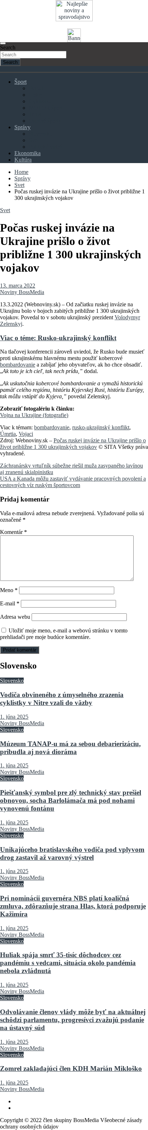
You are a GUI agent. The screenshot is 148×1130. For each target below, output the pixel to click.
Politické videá (45, 147)
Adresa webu (15, 617)
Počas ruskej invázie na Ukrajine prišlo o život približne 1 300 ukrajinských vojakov (73, 443)
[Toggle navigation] (3, 43)
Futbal (36, 88)
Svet (34, 140)
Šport (20, 82)
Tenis (35, 114)
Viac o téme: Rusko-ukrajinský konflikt (58, 338)
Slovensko (40, 134)
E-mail (9, 603)
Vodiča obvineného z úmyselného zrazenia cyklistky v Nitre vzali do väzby (62, 698)
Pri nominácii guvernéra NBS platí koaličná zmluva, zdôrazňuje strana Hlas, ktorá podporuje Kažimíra (73, 906)
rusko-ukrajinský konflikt (100, 427)
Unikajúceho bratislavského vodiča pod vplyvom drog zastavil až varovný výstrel (72, 853)
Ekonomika (27, 153)
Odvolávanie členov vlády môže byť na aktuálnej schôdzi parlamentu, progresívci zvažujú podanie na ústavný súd (72, 1020)
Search (7, 47)
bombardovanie (17, 365)
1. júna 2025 (14, 717)
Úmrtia (8, 434)
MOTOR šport (46, 108)
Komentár (13, 532)
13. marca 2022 (17, 285)
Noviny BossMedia (22, 292)
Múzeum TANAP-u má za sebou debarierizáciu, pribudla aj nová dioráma (70, 747)
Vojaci (26, 434)
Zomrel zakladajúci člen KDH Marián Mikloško (71, 1068)
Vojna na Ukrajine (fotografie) (34, 415)
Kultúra (23, 160)
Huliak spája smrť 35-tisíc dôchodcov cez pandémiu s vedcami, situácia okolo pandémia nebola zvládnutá (68, 962)
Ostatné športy (45, 121)
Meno (9, 590)
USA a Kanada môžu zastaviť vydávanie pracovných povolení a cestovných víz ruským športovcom (73, 482)
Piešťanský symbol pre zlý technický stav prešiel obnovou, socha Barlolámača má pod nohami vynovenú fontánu (70, 800)
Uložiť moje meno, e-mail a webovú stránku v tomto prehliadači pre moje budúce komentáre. (64, 633)
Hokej (36, 95)
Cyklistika (40, 101)
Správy (22, 127)
